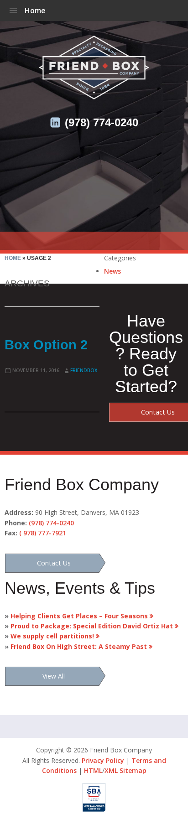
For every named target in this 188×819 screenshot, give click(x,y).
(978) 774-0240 (101, 122)
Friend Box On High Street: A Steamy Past (77, 646)
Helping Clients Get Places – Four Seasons (77, 616)
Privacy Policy (103, 760)
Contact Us (54, 563)
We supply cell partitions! (50, 636)
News (112, 271)
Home (35, 10)
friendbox (83, 370)
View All (53, 676)
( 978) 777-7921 (42, 533)
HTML (93, 770)
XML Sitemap (125, 770)
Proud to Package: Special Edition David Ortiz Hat (90, 626)
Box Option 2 (46, 344)
